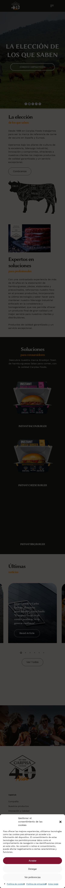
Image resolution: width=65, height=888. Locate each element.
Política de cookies (16, 884)
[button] (60, 821)
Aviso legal (53, 884)
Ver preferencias (32, 877)
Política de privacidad (36, 884)
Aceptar (32, 860)
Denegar (32, 869)
